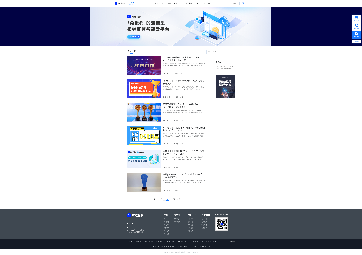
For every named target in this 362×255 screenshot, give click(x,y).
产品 (162, 3)
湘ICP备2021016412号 (193, 252)
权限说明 (201, 246)
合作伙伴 (198, 3)
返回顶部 (357, 41)
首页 (156, 3)
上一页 (160, 199)
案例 (169, 3)
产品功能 (195, 246)
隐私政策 (207, 246)
